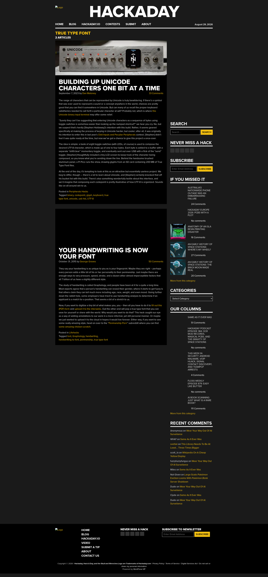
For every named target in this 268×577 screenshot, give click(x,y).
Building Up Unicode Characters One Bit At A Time (109, 85)
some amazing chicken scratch (74, 326)
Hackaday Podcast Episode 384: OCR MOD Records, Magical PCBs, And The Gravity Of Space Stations (199, 335)
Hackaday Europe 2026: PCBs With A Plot (198, 212)
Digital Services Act (189, 564)
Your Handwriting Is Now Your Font (103, 253)
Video (85, 543)
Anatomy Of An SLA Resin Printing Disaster (199, 229)
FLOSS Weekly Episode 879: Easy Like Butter (198, 383)
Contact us (192, 150)
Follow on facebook (172, 150)
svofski (174, 444)
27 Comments (198, 255)
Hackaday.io (91, 24)
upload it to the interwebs (88, 308)
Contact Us (90, 555)
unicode (73, 198)
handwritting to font (69, 339)
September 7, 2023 (69, 93)
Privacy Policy (158, 564)
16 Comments (198, 237)
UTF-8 (90, 198)
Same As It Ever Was (200, 317)
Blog (72, 24)
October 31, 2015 (67, 261)
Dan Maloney (89, 93)
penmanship (86, 339)
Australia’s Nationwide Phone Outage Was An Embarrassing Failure (199, 193)
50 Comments (155, 261)
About (146, 24)
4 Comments (197, 375)
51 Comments (198, 322)
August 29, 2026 (204, 24)
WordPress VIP (139, 569)
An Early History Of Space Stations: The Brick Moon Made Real (200, 266)
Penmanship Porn (118, 323)
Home (59, 24)
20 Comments (198, 275)
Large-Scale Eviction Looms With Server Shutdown (189, 478)
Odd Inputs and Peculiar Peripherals (117, 134)
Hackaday (134, 12)
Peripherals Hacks (78, 191)
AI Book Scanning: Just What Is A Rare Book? (199, 400)
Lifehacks (74, 332)
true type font (101, 339)
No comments (198, 220)
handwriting (92, 336)
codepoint (80, 195)
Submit (131, 24)
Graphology (78, 336)
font (69, 336)
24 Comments (198, 204)
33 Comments (155, 93)
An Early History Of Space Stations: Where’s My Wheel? (200, 247)
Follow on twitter (177, 150)
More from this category (182, 280)
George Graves (88, 261)
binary (70, 195)
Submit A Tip (90, 547)
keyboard (98, 195)
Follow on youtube (182, 150)
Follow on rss (187, 150)
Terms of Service (173, 564)
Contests (113, 24)
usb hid (82, 198)
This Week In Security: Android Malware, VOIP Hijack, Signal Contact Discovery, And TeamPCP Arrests (200, 361)
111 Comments (198, 408)
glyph (89, 195)
